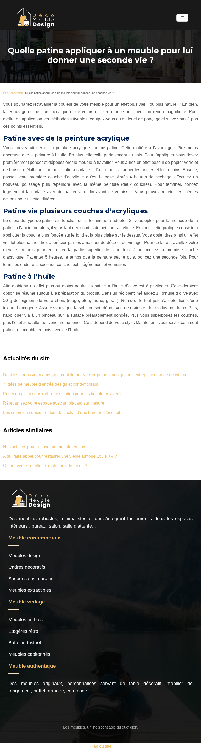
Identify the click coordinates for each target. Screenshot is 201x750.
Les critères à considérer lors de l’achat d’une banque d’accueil (61, 412)
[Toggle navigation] (182, 18)
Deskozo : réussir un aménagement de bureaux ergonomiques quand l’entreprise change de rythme (95, 375)
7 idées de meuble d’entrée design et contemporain (50, 384)
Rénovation (15, 92)
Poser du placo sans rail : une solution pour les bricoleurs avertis (62, 393)
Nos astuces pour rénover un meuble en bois (44, 447)
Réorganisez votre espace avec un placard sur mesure (53, 403)
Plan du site (100, 746)
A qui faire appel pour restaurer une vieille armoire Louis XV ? (60, 456)
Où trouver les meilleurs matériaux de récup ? (45, 465)
